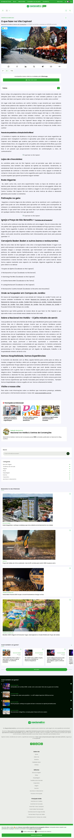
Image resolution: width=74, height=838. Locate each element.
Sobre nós (36, 757)
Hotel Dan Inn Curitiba (36, 801)
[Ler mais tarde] (70, 494)
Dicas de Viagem (7, 464)
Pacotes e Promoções (36, 793)
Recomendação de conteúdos (44, 831)
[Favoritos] (66, 10)
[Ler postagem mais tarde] (66, 18)
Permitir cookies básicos (28, 831)
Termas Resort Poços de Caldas (36, 814)
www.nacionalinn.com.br (43, 393)
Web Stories (21, 1)
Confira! (5, 439)
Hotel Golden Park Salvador (36, 809)
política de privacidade (35, 828)
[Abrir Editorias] (7, 10)
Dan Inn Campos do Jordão (49, 304)
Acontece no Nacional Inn (9, 479)
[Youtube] (39, 746)
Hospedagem (6, 473)
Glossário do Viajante (33, 1)
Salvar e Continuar (36, 835)
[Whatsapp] (42, 746)
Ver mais (36, 669)
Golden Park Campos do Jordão (35, 302)
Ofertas (36, 765)
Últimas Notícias (6, 1)
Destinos (36, 759)
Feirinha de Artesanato (43, 220)
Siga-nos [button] (59, 1)
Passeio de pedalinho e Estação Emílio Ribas (17, 132)
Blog (14, 1)
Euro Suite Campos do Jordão (27, 304)
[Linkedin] (36, 746)
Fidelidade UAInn (36, 762)
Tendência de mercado (7, 17)
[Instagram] (34, 746)
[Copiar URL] (59, 66)
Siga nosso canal (32, 80)
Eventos (5, 475)
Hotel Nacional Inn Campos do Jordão (36, 817)
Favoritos (46, 1)
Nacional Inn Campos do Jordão (42, 299)
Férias (4, 470)
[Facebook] (31, 746)
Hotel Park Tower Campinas (36, 806)
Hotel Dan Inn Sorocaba (36, 804)
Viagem (5, 468)
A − (7, 71)
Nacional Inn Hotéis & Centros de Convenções (13, 24)
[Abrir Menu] (2, 10)
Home (36, 754)
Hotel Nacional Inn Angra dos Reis (36, 812)
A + (3, 71)
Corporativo (6, 477)
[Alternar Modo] (12, 70)
